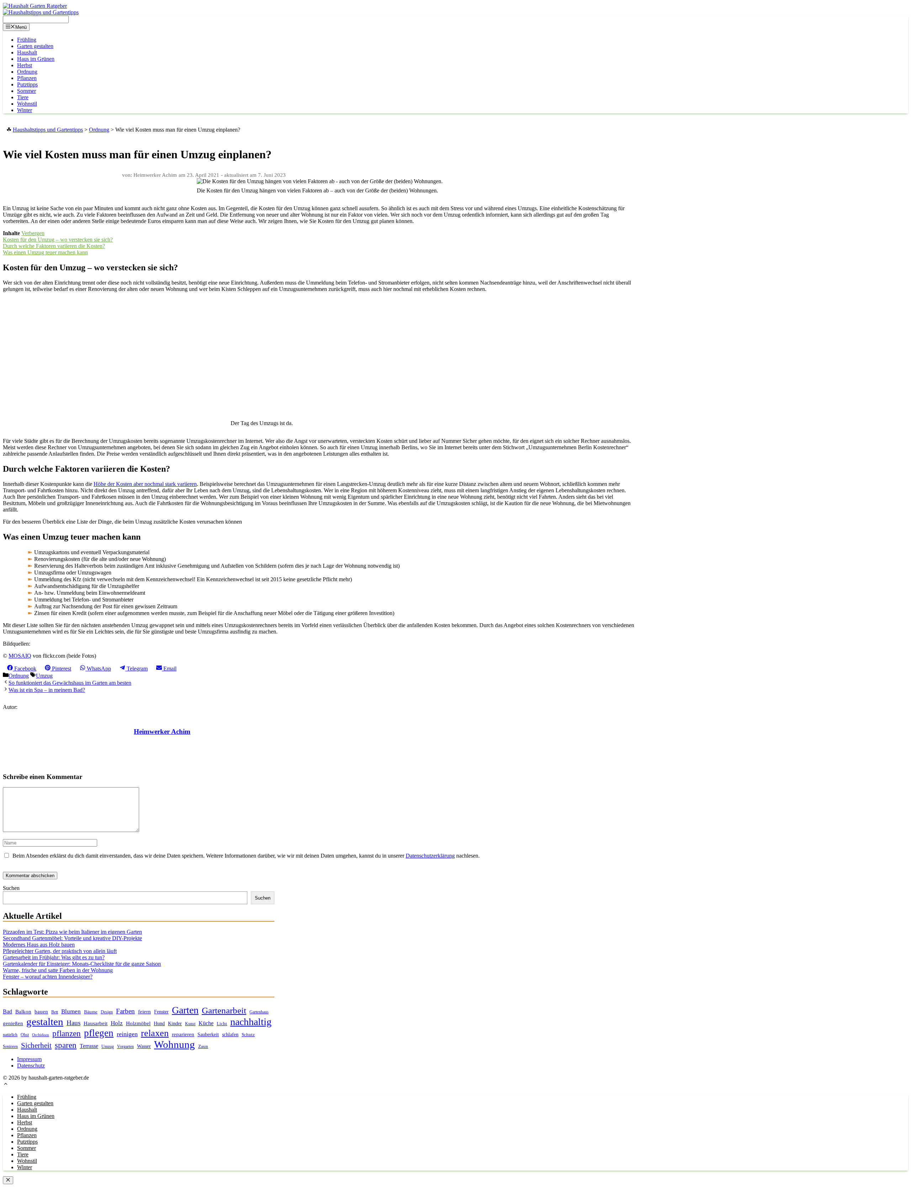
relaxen (155, 1033)
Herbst (24, 65)
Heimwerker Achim (162, 731)
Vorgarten (125, 1046)
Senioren (10, 1046)
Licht (222, 1023)
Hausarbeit (95, 1023)
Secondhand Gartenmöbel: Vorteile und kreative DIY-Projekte (72, 938)
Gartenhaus (259, 1012)
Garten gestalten (35, 46)
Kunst (190, 1023)
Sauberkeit (208, 1034)
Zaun (203, 1046)
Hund (159, 1023)
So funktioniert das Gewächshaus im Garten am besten (70, 683)
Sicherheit (36, 1045)
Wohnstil (27, 104)
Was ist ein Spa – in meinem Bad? (47, 690)
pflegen (99, 1033)
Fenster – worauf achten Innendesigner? (48, 977)
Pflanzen (27, 78)
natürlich (10, 1035)
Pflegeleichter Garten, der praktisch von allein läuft (60, 951)
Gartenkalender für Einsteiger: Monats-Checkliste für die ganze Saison (82, 964)
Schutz (248, 1034)
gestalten (44, 1021)
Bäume (91, 1011)
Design (107, 1012)
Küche (206, 1023)
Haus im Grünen (35, 59)
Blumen (71, 1011)
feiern (144, 1011)
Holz (117, 1023)
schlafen (230, 1034)
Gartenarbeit (224, 1010)
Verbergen (32, 233)
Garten (185, 1010)
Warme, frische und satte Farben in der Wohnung (58, 970)
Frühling (26, 40)
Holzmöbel (138, 1023)
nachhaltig (251, 1021)
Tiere (22, 97)
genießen (13, 1023)
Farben (125, 1011)
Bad (7, 1011)
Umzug (44, 676)
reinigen (127, 1034)
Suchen (11, 888)
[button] (6, 1085)
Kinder (175, 1023)
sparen (66, 1045)
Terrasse (89, 1046)
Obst (25, 1034)
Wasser (144, 1046)
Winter (24, 110)
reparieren (183, 1034)
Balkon (23, 1011)
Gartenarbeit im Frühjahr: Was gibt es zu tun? (54, 957)
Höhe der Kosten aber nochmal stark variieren (145, 484)
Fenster (161, 1011)
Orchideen (40, 1035)
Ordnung (27, 72)
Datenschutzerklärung (430, 856)
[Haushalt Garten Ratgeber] (35, 6)
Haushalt (27, 52)
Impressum (29, 1059)
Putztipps (27, 84)
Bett (54, 1012)
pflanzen (66, 1033)
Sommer (26, 91)
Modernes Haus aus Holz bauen (39, 945)
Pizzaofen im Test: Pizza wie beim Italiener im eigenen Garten (72, 932)
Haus (73, 1023)
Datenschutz (31, 1066)
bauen (41, 1011)
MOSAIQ (20, 656)
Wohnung (174, 1044)
